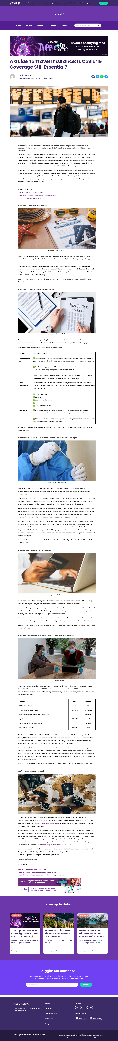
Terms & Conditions (51, 1013)
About (46, 3)
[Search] (99, 25)
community (52, 25)
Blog (51, 3)
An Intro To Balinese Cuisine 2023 (30, 198)
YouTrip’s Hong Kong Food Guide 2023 (31, 192)
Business (33, 3)
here (25, 282)
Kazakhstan (88, 951)
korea (47, 951)
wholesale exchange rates (49, 823)
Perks (82, 3)
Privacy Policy (49, 1019)
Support (88, 3)
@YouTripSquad (34, 852)
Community (48, 1008)
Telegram (87, 842)
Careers (47, 1003)
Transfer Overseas (61, 3)
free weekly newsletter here (51, 845)
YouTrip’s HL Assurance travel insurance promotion (41, 748)
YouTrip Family (73, 3)
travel (18, 25)
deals (64, 25)
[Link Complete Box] (25, 933)
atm (81, 951)
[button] (93, 76)
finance (40, 25)
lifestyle (29, 25)
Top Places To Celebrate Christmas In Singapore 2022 (37, 195)
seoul (54, 951)
